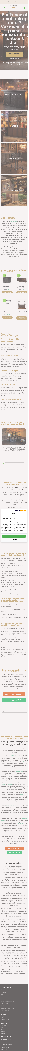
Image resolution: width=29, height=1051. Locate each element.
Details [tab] (23, 514)
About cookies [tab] (14, 514)
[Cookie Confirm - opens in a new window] (20, 510)
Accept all (14, 536)
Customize (14, 539)
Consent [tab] (5, 514)
